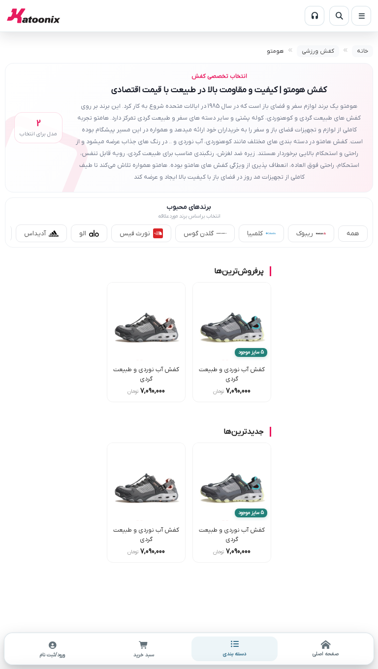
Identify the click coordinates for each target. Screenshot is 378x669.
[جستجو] (339, 16)
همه (352, 233)
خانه (362, 51)
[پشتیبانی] (314, 16)
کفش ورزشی (318, 51)
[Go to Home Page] (33, 16)
